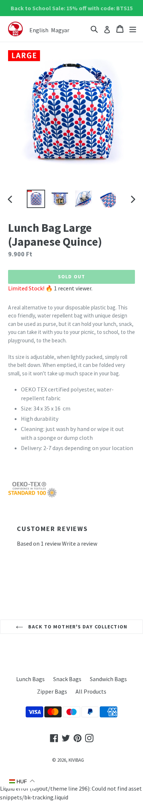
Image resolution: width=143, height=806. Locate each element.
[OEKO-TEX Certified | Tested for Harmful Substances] (32, 495)
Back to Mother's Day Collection (77, 626)
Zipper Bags (52, 691)
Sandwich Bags (108, 679)
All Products (91, 691)
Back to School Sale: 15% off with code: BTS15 (72, 8)
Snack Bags (67, 679)
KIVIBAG (76, 760)
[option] (36, 199)
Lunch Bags (30, 679)
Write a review (79, 543)
